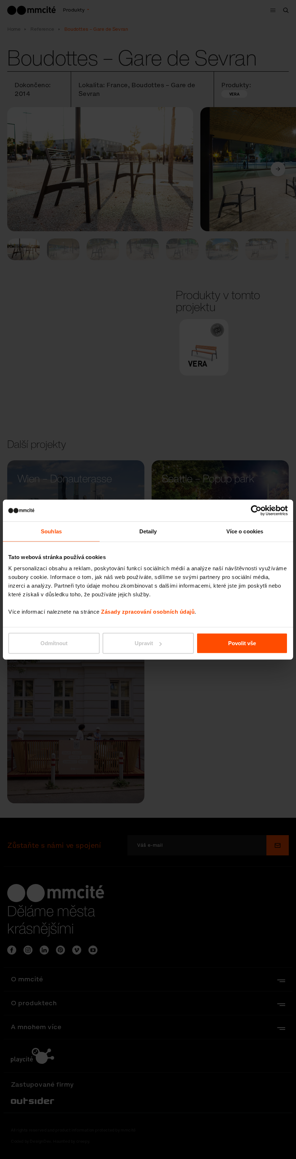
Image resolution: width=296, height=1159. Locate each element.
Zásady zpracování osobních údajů (148, 612)
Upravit (144, 643)
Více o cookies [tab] (244, 531)
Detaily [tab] (148, 531)
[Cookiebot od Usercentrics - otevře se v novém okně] (256, 510)
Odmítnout (54, 643)
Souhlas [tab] (51, 531)
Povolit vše (242, 643)
